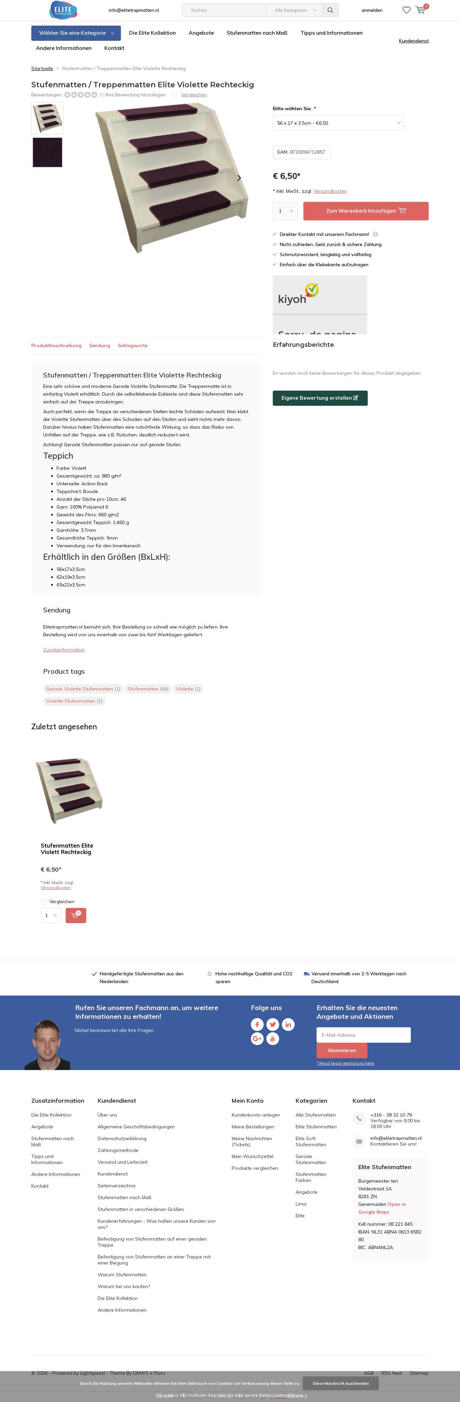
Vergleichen (62, 901)
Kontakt (114, 47)
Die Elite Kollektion (152, 32)
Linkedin (288, 1024)
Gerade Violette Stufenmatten (83, 689)
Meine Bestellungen (253, 1127)
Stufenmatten (148, 689)
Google (257, 1038)
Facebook (257, 1024)
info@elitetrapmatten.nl (134, 10)
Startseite (42, 68)
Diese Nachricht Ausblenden (341, 1383)
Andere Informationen (64, 47)
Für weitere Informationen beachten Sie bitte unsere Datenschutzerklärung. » (231, 1395)
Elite (300, 1216)
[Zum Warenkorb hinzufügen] (76, 915)
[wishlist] (406, 10)
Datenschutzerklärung (122, 1138)
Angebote (201, 32)
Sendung (99, 345)
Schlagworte (132, 345)
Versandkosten (330, 191)
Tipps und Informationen (331, 32)
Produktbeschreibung (56, 345)
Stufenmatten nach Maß (257, 32)
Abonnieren (342, 1050)
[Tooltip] (375, 235)
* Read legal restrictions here (345, 1063)
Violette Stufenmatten (74, 701)
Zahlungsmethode (118, 1150)
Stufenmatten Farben (311, 1177)
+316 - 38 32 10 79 (391, 1115)
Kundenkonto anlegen (256, 1115)
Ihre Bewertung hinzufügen (136, 95)
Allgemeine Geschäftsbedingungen (136, 1127)
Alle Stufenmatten (316, 1115)
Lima (301, 1204)
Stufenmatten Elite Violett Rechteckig (67, 848)
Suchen (331, 10)
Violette (188, 689)
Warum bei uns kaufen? (124, 1286)
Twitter (272, 1024)
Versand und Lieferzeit (122, 1162)
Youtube (272, 1038)
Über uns (107, 1115)
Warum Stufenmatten (122, 1275)
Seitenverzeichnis (117, 1186)
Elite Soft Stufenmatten (311, 1141)
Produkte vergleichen (255, 1168)
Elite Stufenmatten (316, 1127)
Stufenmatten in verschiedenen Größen (141, 1209)
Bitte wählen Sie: (294, 108)
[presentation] (239, 178)
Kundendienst (414, 41)
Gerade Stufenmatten (311, 1159)
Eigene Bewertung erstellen (317, 398)
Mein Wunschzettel (252, 1156)
